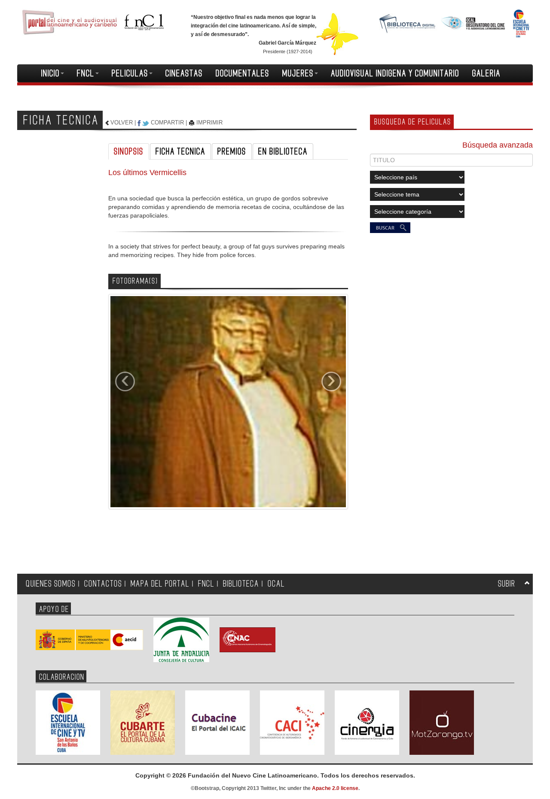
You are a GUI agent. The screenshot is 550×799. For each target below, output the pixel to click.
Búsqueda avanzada (497, 145)
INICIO (50, 73)
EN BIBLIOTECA (283, 151)
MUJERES (298, 73)
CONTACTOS (103, 583)
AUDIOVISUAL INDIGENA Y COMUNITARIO (395, 73)
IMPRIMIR (209, 122)
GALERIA (486, 73)
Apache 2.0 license (335, 788)
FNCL (86, 73)
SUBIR (506, 583)
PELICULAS (130, 73)
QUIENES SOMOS (51, 583)
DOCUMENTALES (242, 73)
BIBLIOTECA (241, 583)
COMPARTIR (167, 122)
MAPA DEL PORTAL (160, 583)
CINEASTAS (184, 73)
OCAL (276, 583)
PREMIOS (231, 151)
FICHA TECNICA (180, 151)
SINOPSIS (129, 151)
